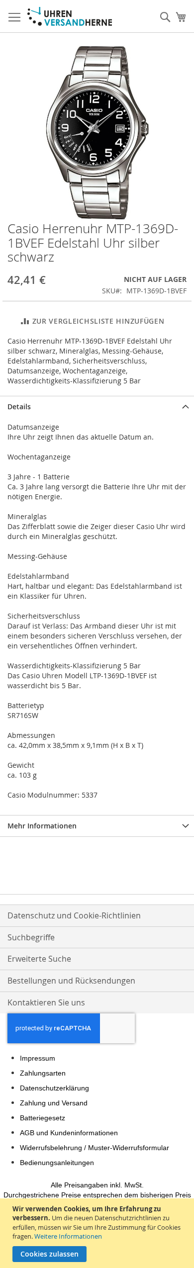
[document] (98, 1233)
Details (19, 406)
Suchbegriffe (31, 937)
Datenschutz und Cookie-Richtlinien (74, 915)
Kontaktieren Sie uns (46, 1002)
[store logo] (69, 16)
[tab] (97, 406)
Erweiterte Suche (39, 958)
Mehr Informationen (42, 825)
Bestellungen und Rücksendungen (71, 980)
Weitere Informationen (68, 1236)
